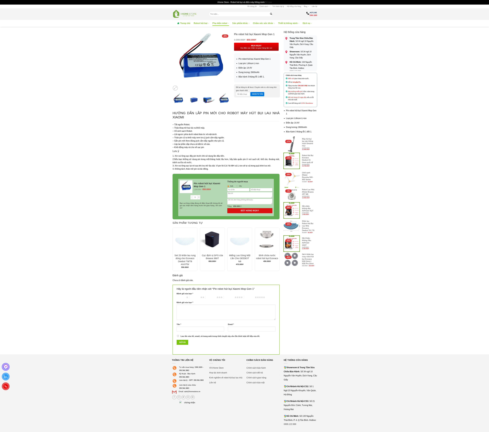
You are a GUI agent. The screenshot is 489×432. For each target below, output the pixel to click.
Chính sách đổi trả (254, 373)
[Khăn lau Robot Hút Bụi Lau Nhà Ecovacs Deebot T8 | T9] (291, 227)
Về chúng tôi (252, 6)
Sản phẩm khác (240, 23)
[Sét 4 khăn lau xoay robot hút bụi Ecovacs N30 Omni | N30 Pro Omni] (291, 260)
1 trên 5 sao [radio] (180, 297)
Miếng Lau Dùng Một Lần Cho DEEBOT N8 (239, 258)
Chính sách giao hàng (256, 378)
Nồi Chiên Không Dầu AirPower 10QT (306, 241)
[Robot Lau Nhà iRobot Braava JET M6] (291, 194)
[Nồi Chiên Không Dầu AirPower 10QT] (291, 243)
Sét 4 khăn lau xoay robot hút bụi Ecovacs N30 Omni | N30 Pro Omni (308, 259)
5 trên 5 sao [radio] (249, 297)
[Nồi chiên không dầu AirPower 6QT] (291, 210)
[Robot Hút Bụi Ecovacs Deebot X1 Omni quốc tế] (291, 161)
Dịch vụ (306, 23)
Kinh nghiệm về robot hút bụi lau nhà (225, 378)
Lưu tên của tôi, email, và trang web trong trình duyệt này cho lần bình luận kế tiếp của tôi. (220, 336)
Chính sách (263, 6)
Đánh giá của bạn (185, 294)
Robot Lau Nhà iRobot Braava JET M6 (308, 192)
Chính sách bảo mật (255, 383)
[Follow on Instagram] (179, 397)
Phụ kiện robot (219, 23)
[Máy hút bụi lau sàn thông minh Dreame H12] (291, 144)
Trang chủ (185, 23)
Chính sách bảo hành (256, 368)
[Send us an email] (188, 397)
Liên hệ (314, 6)
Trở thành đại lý (278, 6)
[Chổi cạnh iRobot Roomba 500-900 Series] (291, 177)
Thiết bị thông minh (288, 23)
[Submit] (271, 14)
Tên (179, 324)
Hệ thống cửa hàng (294, 6)
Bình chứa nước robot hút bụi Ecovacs (267, 257)
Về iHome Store (216, 368)
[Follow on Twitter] (183, 397)
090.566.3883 (184, 370)
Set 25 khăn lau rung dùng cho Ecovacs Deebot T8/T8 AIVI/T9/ (185, 260)
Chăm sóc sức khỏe (263, 23)
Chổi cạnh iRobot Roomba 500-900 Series (307, 176)
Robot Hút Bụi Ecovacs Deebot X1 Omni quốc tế (307, 158)
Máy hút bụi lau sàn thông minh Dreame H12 (307, 142)
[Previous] (176, 62)
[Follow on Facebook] (174, 397)
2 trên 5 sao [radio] (194, 297)
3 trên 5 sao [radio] (211, 297)
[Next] (225, 62)
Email (231, 324)
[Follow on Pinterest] (193, 397)
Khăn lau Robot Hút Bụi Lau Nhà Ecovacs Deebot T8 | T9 (308, 225)
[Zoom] (175, 88)
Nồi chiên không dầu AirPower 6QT (307, 208)
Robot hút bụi (200, 23)
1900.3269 (313, 15)
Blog (305, 6)
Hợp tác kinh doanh (218, 373)
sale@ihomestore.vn (192, 391)
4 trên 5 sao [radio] (229, 297)
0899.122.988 (290, 424)
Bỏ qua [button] (268, 2)
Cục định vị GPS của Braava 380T (212, 257)
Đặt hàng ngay (250, 211)
